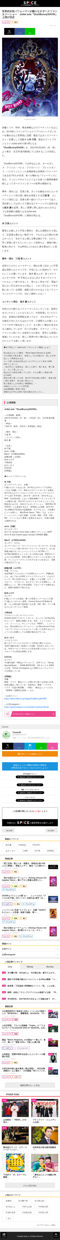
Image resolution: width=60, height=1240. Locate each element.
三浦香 (25, 850)
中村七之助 (27, 1206)
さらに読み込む (30, 1185)
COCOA (36, 844)
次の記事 (51, 830)
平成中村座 (10, 1212)
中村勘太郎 (27, 1212)
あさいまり (10, 850)
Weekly (30, 966)
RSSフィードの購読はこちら (31, 754)
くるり (9, 1218)
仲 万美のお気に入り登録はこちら (23, 714)
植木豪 (9, 844)
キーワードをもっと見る (46, 1225)
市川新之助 (39, 1200)
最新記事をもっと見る (30, 1085)
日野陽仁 (51, 850)
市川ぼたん (10, 1206)
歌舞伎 (9, 1200)
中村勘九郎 (43, 1206)
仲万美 (37, 850)
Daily (10, 966)
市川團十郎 (23, 1200)
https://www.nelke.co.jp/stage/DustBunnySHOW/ (25, 698)
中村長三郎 (43, 1212)
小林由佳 (22, 844)
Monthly (49, 966)
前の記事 (9, 830)
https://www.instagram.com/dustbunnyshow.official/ (26, 706)
